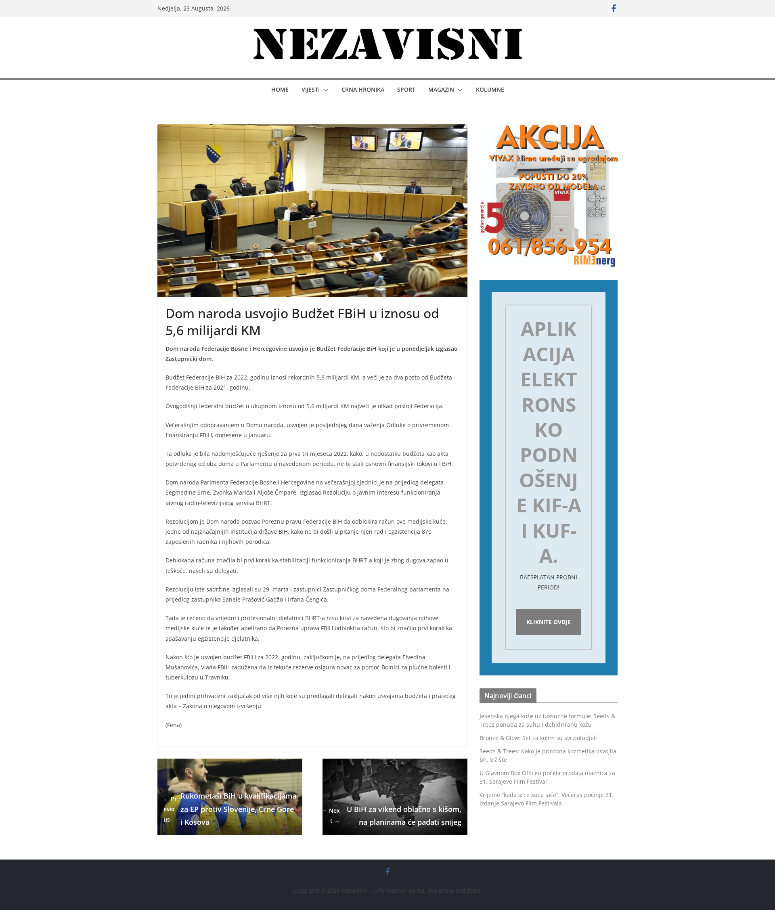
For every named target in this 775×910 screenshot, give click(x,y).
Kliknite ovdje (548, 622)
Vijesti (311, 89)
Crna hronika (362, 89)
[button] (324, 90)
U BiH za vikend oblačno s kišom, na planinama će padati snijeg (395, 815)
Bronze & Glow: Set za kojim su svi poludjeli (538, 738)
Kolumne (490, 89)
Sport (406, 89)
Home (280, 89)
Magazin (441, 89)
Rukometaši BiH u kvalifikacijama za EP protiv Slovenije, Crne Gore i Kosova (229, 809)
